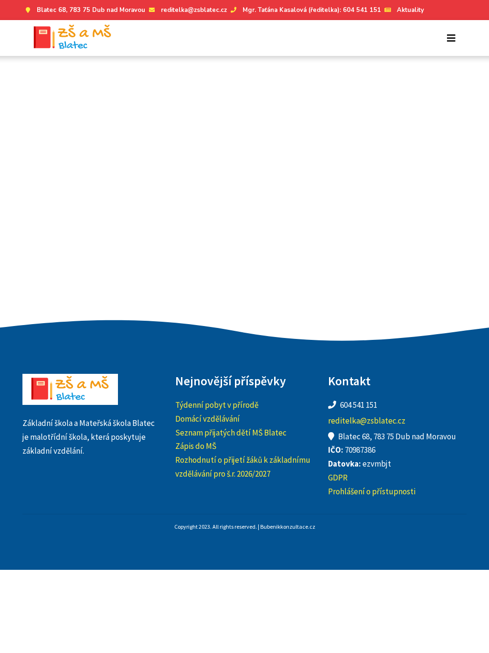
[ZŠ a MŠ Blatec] (72, 38)
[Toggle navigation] (451, 38)
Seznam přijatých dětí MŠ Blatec (231, 432)
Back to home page (339, 191)
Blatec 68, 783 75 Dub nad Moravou (91, 10)
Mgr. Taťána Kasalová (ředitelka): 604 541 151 (312, 10)
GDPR (338, 477)
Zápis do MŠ (195, 446)
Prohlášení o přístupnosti (371, 491)
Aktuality (410, 10)
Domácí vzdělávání (207, 419)
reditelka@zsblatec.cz (194, 10)
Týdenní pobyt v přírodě (216, 405)
